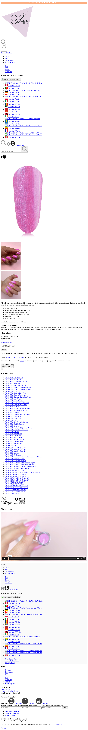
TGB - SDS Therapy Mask (14, 441)
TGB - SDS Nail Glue (12, 383)
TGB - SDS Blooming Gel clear (16, 385)
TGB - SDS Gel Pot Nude (14, 378)
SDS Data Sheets (7, 367)
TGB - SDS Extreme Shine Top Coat (17, 397)
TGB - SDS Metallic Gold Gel (15, 451)
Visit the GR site (14, 124)
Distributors (9, 672)
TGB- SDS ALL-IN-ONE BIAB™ (17, 478)
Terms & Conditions (12, 661)
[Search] (4, 145)
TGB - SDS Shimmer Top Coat (16, 410)
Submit (65, 707)
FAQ (7, 68)
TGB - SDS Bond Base (13, 418)
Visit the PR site (36, 90)
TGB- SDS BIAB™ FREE (14, 484)
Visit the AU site (36, 133)
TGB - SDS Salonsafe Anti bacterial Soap (19, 464)
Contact (7, 682)
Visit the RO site (14, 104)
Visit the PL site (13, 99)
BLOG (7, 70)
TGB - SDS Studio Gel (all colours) (17, 408)
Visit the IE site (13, 117)
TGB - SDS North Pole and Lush (16, 430)
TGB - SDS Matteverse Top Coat (16, 381)
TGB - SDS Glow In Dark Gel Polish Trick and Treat (23, 457)
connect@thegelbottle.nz (9, 691)
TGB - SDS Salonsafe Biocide (15, 461)
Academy (8, 72)
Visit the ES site (14, 128)
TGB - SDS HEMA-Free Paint (15, 447)
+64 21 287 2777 (7, 689)
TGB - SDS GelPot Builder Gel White (18, 389)
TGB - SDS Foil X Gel (13, 380)
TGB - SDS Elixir (11, 445)
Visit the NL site (36, 135)
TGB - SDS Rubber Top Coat (15, 395)
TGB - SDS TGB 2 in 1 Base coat (17, 403)
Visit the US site (36, 126)
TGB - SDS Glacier (12, 426)
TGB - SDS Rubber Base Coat (15, 393)
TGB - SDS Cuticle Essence (14, 424)
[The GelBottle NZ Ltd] (17, 38)
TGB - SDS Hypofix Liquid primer (17, 468)
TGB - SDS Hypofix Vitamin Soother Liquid (20, 466)
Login (8, 357)
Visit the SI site (35, 119)
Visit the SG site (36, 96)
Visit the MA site (14, 109)
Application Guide (7, 364)
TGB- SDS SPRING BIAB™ (15, 490)
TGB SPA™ (9, 60)
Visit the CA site (14, 95)
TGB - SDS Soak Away (13, 455)
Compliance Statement (12, 659)
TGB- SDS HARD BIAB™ (15, 482)
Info (6, 66)
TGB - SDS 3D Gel (12, 407)
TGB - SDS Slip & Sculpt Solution (17, 422)
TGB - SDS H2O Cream (13, 437)
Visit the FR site (14, 131)
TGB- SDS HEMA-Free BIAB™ (16, 488)
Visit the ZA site (14, 107)
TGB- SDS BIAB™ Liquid (14, 470)
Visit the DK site (14, 86)
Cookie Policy (57, 724)
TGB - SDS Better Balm (13, 434)
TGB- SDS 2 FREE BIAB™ (15, 492)
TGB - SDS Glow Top (13, 416)
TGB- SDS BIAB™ (12, 493)
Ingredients (6, 333)
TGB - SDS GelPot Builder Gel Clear (18, 387)
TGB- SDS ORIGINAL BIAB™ (16, 474)
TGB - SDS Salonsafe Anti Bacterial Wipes (20, 463)
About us (8, 676)
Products (8, 670)
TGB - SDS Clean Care (13, 436)
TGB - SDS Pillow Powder (14, 439)
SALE (7, 58)
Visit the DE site (14, 92)
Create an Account (18, 357)
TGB (7, 56)
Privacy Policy (10, 663)
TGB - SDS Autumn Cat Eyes (15, 449)
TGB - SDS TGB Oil (12, 391)
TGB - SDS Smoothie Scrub (15, 459)
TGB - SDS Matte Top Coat (14, 401)
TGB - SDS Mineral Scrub (14, 443)
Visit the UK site (36, 83)
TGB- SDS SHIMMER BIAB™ (16, 486)
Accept (3, 728)
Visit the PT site (14, 88)
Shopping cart (10, 684)
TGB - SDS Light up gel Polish (16, 405)
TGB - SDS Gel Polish (13, 399)
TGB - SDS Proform (12, 420)
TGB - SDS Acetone (12, 453)
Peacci (22, 361)
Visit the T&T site (14, 114)
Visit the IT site (13, 101)
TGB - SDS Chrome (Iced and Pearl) (17, 414)
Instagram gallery (7, 342)
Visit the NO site (14, 137)
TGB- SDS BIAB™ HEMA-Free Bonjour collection (23, 472)
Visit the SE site (14, 121)
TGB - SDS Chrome (12, 412)
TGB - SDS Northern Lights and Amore (19, 428)
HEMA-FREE (10, 62)
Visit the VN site (14, 112)
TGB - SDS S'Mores (12, 432)
